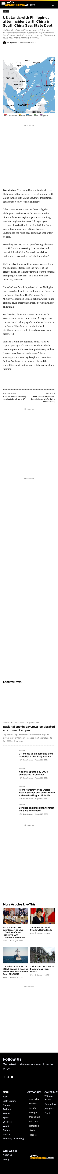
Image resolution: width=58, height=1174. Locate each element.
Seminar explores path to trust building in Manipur (36, 809)
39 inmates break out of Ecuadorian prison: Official (42, 969)
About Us (7, 1155)
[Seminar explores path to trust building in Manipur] (10, 810)
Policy (6, 1159)
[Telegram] (36, 50)
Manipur (6, 723)
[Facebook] (15, 50)
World (6, 11)
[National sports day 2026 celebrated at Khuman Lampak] (29, 702)
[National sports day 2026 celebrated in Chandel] (10, 774)
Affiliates (49, 1108)
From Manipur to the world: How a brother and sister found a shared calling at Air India (37, 792)
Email (47, 1113)
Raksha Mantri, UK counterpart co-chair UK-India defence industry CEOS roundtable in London (14, 932)
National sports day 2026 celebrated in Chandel (33, 773)
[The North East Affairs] (20, 3)
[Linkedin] (43, 50)
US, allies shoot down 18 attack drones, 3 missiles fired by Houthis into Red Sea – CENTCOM (15, 970)
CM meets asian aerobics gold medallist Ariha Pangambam (36, 755)
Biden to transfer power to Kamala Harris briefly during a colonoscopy (43, 399)
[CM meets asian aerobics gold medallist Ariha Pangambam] (10, 756)
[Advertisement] (29, 156)
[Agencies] (5, 42)
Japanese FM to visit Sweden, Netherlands (41, 928)
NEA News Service (18, 723)
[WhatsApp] (29, 50)
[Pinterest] (49, 50)
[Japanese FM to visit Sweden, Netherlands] (42, 916)
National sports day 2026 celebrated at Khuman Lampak (29, 728)
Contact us (50, 1104)
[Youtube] (12, 1077)
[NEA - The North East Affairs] (42, 1156)
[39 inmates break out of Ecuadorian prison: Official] (42, 955)
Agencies (13, 42)
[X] (22, 50)
